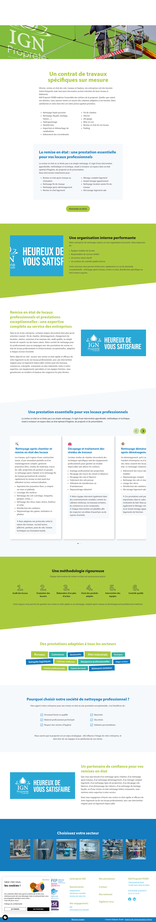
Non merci (45, 879)
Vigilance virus (106, 22)
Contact (103, 886)
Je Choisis (15, 909)
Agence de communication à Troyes (138, 919)
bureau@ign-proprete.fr (137, 891)
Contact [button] (119, 22)
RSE (71, 907)
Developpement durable (79, 910)
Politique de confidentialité (13, 904)
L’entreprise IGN (78, 878)
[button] (136, 431)
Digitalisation (75, 891)
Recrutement (105, 894)
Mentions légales (78, 919)
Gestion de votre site (78, 896)
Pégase (148, 2)
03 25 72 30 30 (21, 2)
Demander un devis (78, 208)
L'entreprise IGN (37, 22)
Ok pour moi (38, 909)
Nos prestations (107, 878)
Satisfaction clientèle (78, 893)
